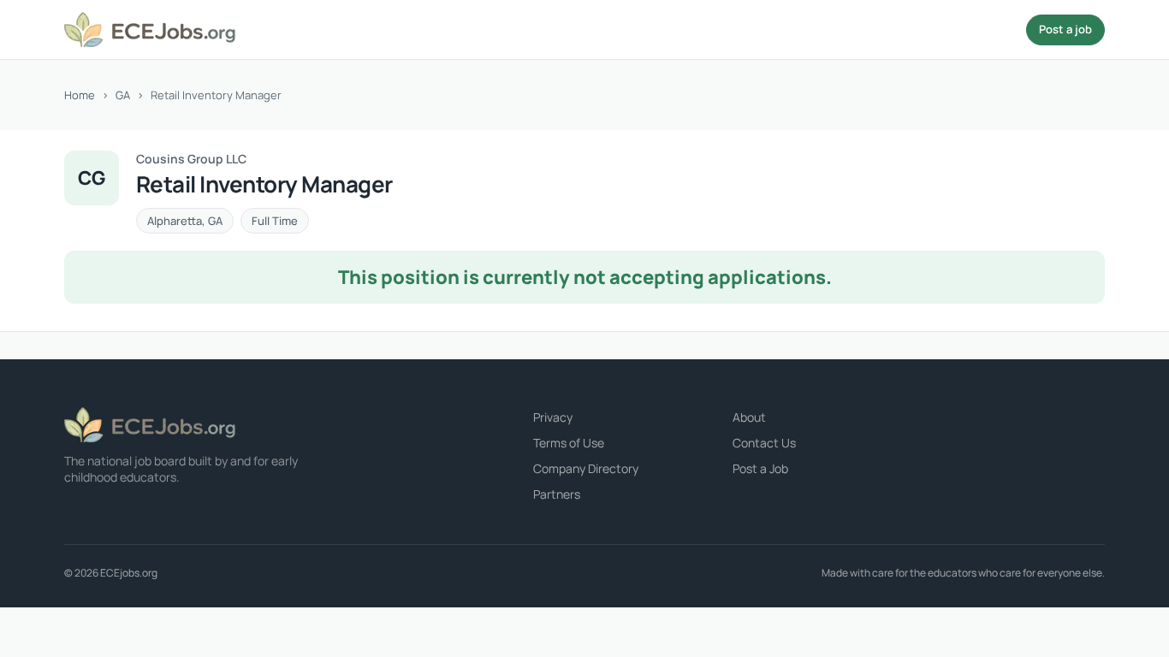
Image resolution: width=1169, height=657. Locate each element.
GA (123, 95)
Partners (556, 494)
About (749, 417)
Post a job (1065, 29)
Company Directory (585, 468)
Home (79, 95)
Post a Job (760, 468)
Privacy (553, 417)
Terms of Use (568, 443)
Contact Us (764, 443)
